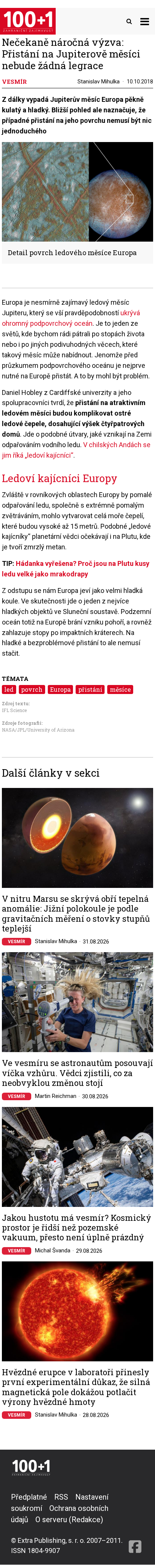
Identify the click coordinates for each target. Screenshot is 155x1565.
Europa (60, 689)
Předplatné (29, 1496)
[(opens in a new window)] (135, 1523)
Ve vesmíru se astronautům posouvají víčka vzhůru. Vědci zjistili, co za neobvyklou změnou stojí (77, 1073)
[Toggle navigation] (144, 21)
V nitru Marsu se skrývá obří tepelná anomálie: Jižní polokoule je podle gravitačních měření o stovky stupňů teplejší (76, 914)
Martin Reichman (55, 1096)
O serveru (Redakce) (69, 1519)
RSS (61, 1496)
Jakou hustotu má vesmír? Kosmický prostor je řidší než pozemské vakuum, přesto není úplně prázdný (76, 1228)
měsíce (120, 689)
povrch (32, 689)
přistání (90, 689)
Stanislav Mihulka (99, 81)
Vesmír (16, 941)
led (9, 689)
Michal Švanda (52, 1250)
